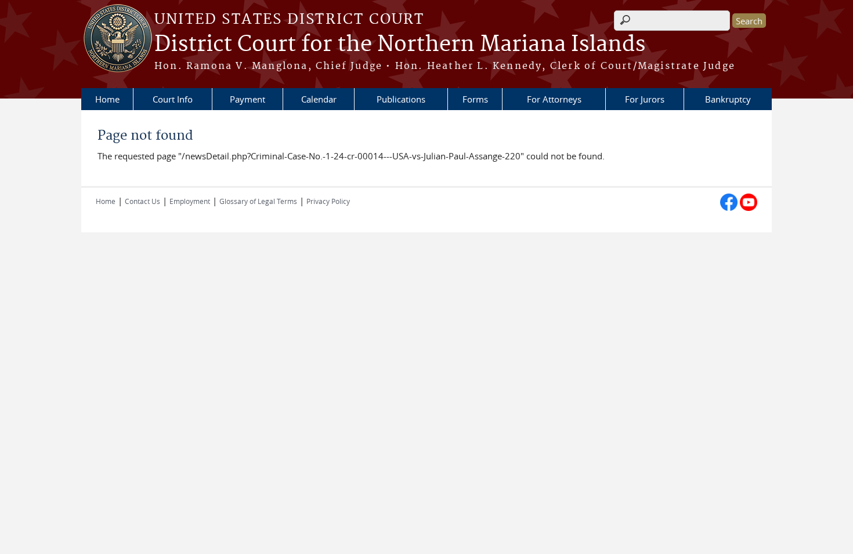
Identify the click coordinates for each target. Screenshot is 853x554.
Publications (401, 99)
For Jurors (644, 99)
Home (107, 99)
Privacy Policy (328, 201)
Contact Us (142, 201)
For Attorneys (554, 99)
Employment (189, 201)
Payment (247, 99)
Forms (475, 99)
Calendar (319, 99)
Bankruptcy (728, 99)
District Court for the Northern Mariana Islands (399, 44)
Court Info (173, 99)
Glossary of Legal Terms (258, 201)
